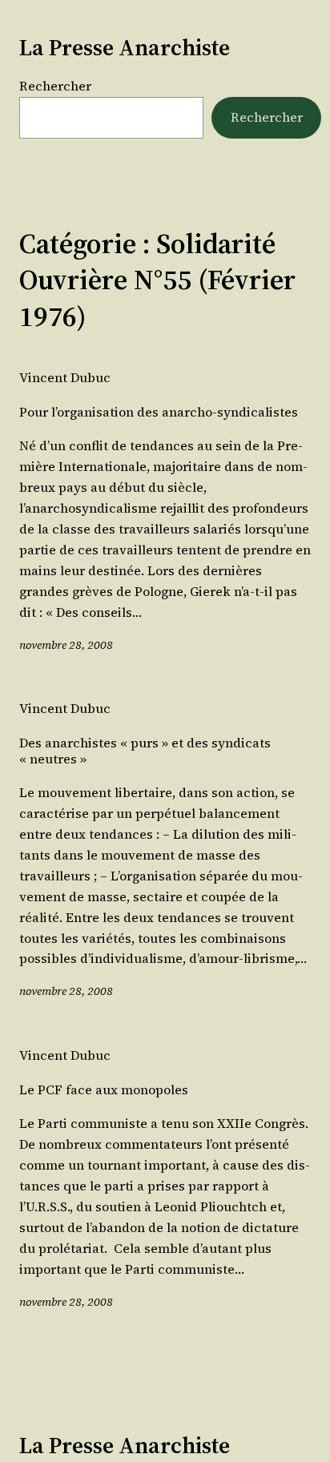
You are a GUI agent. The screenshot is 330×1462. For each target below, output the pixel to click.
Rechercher (55, 86)
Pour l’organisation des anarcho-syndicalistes (158, 412)
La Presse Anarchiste (124, 47)
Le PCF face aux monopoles (103, 1090)
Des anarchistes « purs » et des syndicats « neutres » (145, 751)
